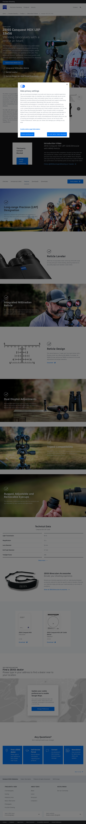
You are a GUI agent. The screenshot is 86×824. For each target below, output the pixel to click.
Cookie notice (24, 129)
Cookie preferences (27, 134)
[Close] (67, 84)
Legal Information (34, 129)
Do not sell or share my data (57, 134)
